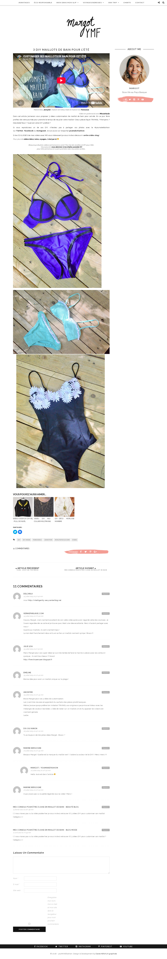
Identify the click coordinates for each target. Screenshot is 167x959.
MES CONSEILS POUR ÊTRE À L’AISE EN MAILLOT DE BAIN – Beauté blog (46, 807)
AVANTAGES (24, 3)
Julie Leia (28, 646)
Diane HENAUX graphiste (106, 954)
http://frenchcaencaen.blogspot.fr (37, 660)
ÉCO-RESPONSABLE (43, 3)
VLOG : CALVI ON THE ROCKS (27, 570)
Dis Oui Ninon (30, 728)
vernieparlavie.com (33, 613)
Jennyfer (47, 110)
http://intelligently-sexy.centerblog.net (44, 600)
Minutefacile (105, 114)
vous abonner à (57, 147)
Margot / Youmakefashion (44, 768)
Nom (15, 878)
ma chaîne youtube (71, 147)
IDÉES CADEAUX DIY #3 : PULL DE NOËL (23, 520)
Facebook (29, 131)
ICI (80, 147)
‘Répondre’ (105, 593)
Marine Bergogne (32, 748)
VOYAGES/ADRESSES (92, 3)
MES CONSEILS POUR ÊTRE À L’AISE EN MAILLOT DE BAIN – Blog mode (45, 830)
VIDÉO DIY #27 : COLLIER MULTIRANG (43, 520)
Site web (16, 890)
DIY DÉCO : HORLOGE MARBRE (64, 520)
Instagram (41, 131)
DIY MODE (26, 540)
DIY (19, 540)
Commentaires (21, 548)
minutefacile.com (62, 540)
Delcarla (28, 594)
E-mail (16, 884)
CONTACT (139, 3)
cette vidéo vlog (91, 135)
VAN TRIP (112, 3)
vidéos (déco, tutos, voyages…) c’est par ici (40, 139)
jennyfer (48, 540)
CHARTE (127, 3)
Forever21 (85, 110)
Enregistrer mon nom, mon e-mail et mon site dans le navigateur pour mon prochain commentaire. (52, 910)
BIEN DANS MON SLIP (66, 3)
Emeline (27, 672)
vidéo (74, 540)
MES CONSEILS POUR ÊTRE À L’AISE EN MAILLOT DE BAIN (85, 570)
